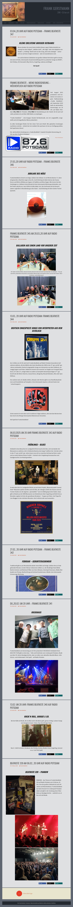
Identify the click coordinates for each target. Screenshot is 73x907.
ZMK (17, 23)
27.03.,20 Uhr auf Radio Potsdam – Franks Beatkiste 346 (35, 163)
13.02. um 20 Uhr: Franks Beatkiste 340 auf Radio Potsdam (33, 706)
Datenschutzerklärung (35, 903)
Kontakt (48, 23)
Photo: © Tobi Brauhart (59, 137)
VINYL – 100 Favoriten (58, 23)
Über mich (11, 23)
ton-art (22, 23)
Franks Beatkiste (31, 23)
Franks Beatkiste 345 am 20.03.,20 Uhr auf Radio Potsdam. (33, 235)
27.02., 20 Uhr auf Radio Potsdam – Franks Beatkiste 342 (35, 551)
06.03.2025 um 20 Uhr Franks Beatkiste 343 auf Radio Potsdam (36, 434)
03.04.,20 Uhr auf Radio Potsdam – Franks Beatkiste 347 (35, 32)
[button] (42, 74)
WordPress (54, 903)
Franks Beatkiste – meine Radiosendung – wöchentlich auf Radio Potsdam (30, 84)
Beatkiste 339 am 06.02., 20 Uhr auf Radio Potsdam (34, 763)
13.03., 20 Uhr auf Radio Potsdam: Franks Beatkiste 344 (34, 317)
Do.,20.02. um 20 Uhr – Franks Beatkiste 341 (31, 603)
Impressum (28, 903)
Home (4, 23)
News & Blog (41, 23)
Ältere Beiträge (25, 893)
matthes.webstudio (46, 903)
